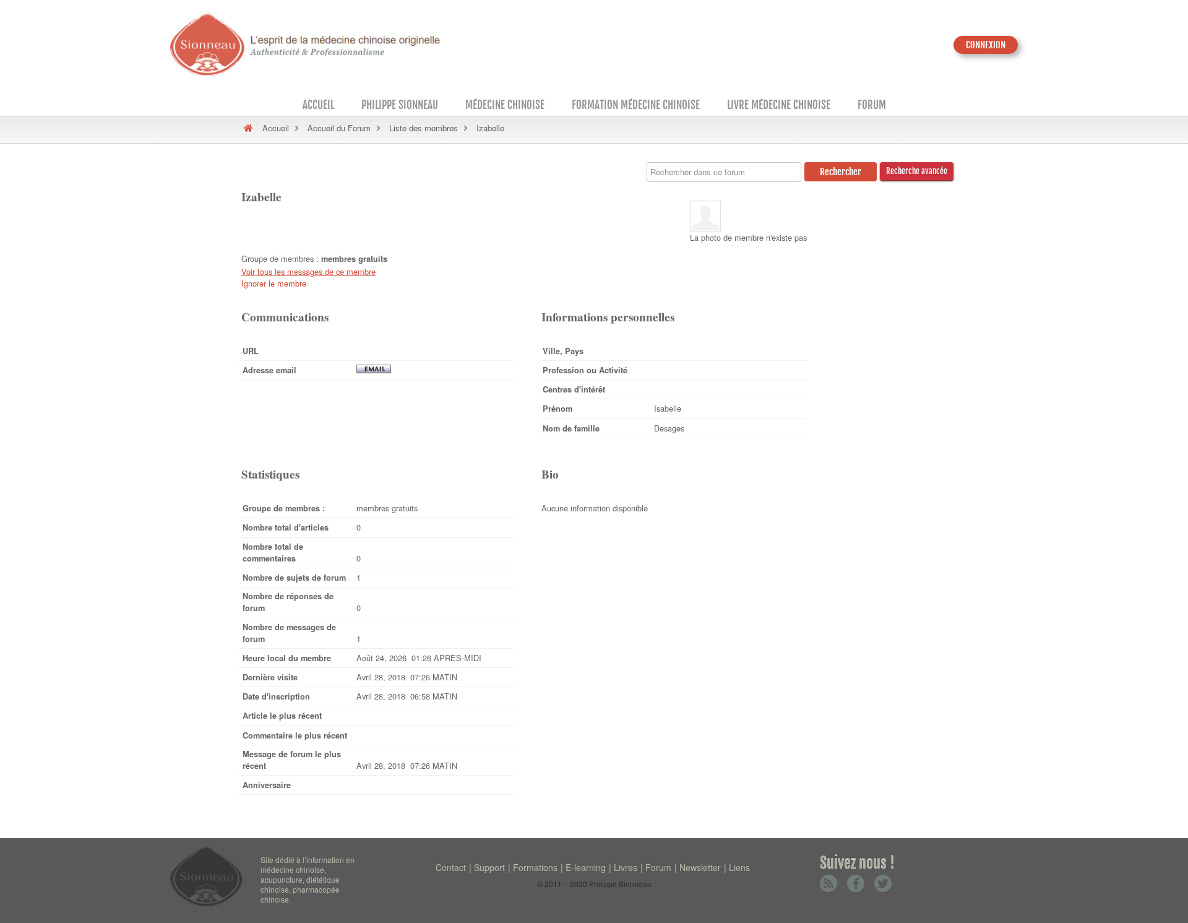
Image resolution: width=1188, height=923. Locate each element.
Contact (451, 867)
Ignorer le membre (273, 283)
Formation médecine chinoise (636, 104)
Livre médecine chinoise (778, 104)
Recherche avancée (916, 171)
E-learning (586, 867)
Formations (535, 867)
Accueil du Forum (339, 128)
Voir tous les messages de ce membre (308, 271)
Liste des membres (423, 128)
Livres (625, 867)
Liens (739, 867)
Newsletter (700, 867)
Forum (872, 104)
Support (489, 867)
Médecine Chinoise (504, 104)
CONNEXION (985, 45)
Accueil (318, 104)
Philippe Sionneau (399, 104)
